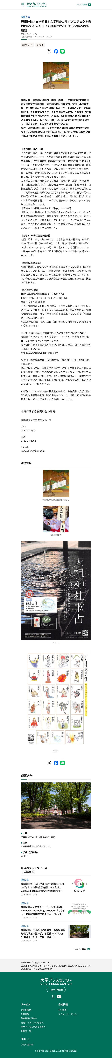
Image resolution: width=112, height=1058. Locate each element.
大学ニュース (27, 44)
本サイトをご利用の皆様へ (33, 1026)
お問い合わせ (27, 1044)
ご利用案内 (26, 1009)
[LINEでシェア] (62, 51)
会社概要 (62, 1009)
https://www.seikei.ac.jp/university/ (38, 836)
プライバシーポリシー (68, 1014)
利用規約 (25, 1014)
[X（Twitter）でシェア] (49, 51)
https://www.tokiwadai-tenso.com (39, 352)
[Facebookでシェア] (56, 51)
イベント (40, 44)
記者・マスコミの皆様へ (32, 1022)
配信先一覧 (26, 1030)
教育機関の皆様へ (29, 1018)
